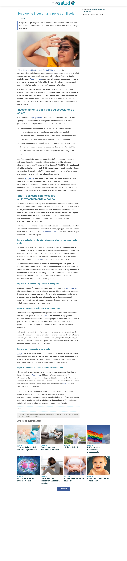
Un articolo (35, 375)
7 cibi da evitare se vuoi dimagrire (74, 479)
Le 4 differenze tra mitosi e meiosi (25, 479)
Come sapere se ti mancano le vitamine (50, 448)
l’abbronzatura (36, 79)
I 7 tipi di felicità (71, 447)
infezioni (65, 384)
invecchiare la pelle (50, 232)
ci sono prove (71, 288)
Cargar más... (63, 489)
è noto (39, 259)
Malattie (44, 445)
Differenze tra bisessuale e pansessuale (93, 449)
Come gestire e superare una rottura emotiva (50, 480)
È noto (19, 353)
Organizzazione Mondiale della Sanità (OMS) (36, 70)
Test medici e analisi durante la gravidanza (27, 448)
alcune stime (29, 178)
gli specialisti (37, 118)
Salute (19, 9)
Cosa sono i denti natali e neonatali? (98, 479)
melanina (46, 316)
